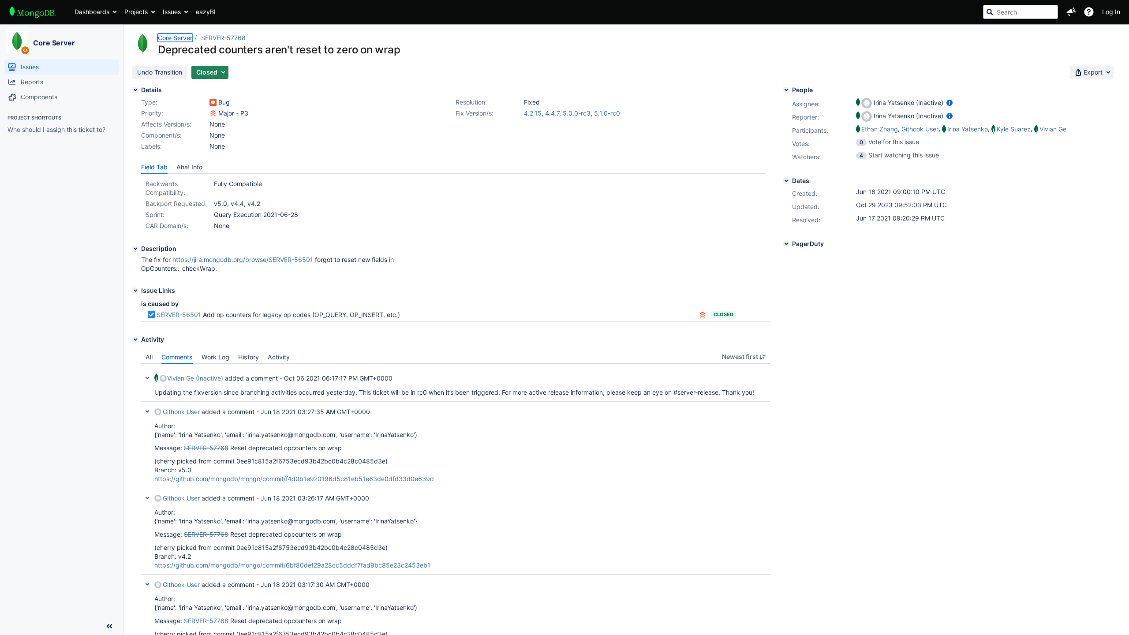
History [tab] (248, 357)
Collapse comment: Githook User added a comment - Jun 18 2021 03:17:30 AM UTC (147, 584)
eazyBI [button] (206, 11)
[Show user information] (949, 102)
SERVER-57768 (223, 37)
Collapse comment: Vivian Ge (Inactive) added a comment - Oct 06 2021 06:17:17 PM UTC (147, 377)
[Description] (135, 249)
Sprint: (155, 214)
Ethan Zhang (879, 129)
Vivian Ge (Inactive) (195, 378)
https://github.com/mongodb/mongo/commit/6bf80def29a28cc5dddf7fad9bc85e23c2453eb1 (292, 565)
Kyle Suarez (1014, 129)
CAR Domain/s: (167, 225)
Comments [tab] (177, 357)
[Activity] (135, 339)
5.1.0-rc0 (607, 113)
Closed (723, 314)
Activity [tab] (279, 357)
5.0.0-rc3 (577, 113)
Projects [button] (136, 11)
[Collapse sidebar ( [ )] (109, 626)
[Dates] (786, 181)
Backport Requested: (176, 203)
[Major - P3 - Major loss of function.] (213, 113)
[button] (1071, 12)
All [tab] (149, 357)
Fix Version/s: (474, 113)
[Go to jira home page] (32, 12)
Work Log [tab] (215, 357)
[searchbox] (1020, 12)
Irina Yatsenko (967, 129)
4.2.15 (533, 113)
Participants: (810, 130)
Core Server (54, 42)
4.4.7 (552, 113)
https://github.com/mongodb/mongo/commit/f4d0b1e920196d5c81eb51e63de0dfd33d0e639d (294, 478)
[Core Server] (17, 41)
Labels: (151, 146)
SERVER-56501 (179, 314)
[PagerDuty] (786, 244)
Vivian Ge (1052, 129)
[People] (786, 90)
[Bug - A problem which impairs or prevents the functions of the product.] (213, 102)
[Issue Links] (135, 291)
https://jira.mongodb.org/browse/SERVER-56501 (242, 259)
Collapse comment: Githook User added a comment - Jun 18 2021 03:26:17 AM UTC (147, 497)
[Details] (135, 90)
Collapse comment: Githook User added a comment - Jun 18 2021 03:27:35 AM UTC (147, 411)
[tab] (154, 167)
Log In (1111, 11)
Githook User (181, 411)
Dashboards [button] (92, 11)
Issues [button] (172, 11)
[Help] (1089, 12)
